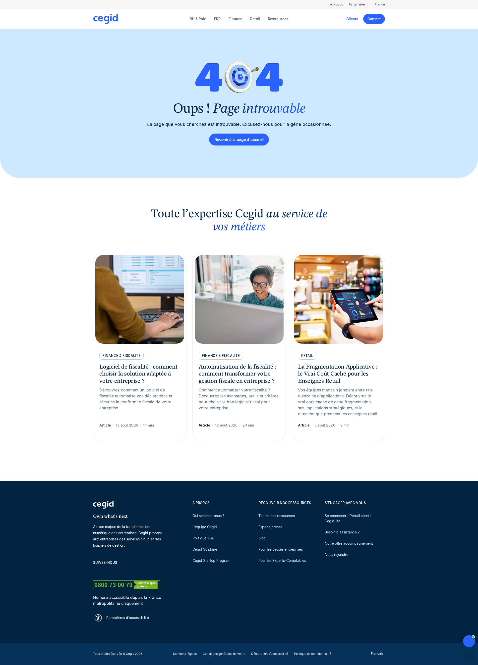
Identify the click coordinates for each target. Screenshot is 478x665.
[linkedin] (95, 571)
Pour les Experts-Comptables (282, 560)
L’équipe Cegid (204, 527)
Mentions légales (185, 654)
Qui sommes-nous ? (208, 516)
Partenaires (357, 4)
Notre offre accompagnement (349, 543)
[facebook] (143, 571)
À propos (336, 4)
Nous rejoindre (336, 554)
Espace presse (270, 527)
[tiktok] (131, 571)
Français (377, 653)
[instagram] (119, 571)
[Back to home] (140, 19)
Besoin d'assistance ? (342, 532)
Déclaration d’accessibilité (269, 654)
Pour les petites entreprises (280, 549)
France (380, 4)
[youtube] (107, 571)
